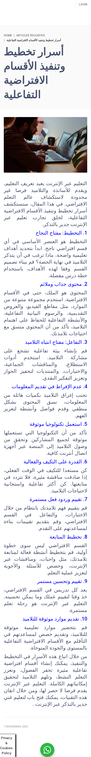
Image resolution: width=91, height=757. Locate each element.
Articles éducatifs (30, 35)
